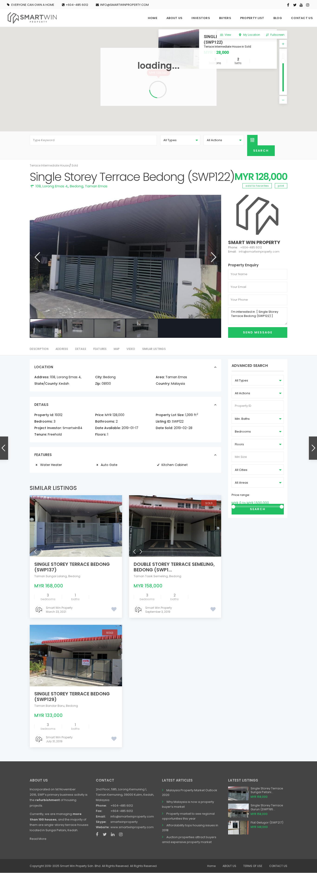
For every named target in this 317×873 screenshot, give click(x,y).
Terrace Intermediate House (49, 165)
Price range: (241, 495)
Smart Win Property (254, 242)
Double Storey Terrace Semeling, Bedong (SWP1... (174, 567)
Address (61, 349)
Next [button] (213, 257)
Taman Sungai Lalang (50, 576)
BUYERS (225, 18)
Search (257, 509)
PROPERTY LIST (252, 18)
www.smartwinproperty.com (132, 827)
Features (100, 349)
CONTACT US (302, 18)
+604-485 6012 (77, 5)
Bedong (76, 186)
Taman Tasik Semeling (151, 576)
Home (211, 866)
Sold (74, 165)
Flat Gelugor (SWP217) (267, 822)
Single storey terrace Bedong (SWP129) (72, 697)
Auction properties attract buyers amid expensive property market (189, 839)
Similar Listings (154, 349)
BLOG (277, 18)
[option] (125, 257)
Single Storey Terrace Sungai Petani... (267, 790)
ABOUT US (174, 18)
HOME (152, 18)
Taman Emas (96, 186)
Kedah (64, 383)
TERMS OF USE (252, 866)
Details (80, 349)
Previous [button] (37, 257)
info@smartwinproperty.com (132, 816)
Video (130, 349)
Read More (38, 839)
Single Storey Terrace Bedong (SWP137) (72, 567)
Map (117, 349)
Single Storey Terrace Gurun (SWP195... (267, 807)
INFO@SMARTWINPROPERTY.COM (124, 5)
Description (39, 349)
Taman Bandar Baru (49, 706)
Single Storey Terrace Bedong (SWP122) (237, 39)
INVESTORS (200, 18)
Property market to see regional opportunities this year (188, 816)
